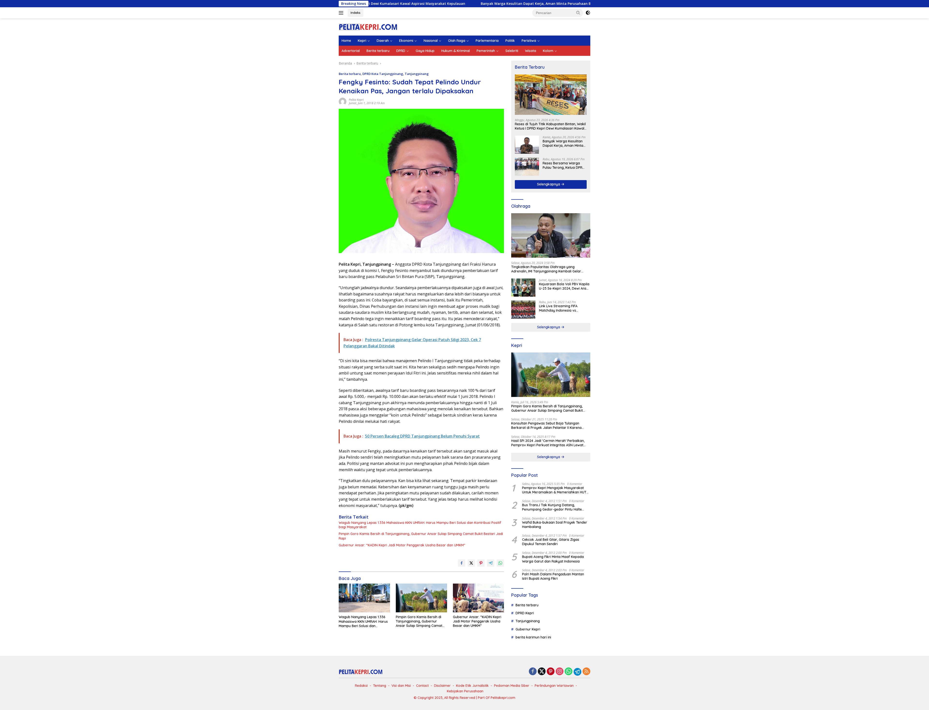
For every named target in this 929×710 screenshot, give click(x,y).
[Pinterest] (550, 671)
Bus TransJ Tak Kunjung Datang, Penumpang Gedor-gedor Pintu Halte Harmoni (552, 507)
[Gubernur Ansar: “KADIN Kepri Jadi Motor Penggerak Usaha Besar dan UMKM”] (478, 598)
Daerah (383, 40)
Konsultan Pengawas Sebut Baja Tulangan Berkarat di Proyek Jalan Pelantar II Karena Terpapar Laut (546, 425)
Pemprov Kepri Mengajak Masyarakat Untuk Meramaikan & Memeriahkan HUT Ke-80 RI (554, 490)
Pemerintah (486, 51)
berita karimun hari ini (533, 637)
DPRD (400, 51)
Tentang (379, 685)
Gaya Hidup (425, 51)
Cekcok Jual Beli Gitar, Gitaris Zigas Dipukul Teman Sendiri (550, 541)
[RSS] (586, 671)
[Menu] (342, 13)
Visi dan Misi (401, 685)
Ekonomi (406, 40)
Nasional (431, 40)
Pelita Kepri (356, 100)
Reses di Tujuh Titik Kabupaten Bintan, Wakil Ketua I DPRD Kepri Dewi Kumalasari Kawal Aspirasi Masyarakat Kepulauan (550, 126)
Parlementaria (487, 40)
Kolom (548, 51)
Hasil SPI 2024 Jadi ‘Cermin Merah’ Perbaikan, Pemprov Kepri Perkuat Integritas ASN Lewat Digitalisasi (547, 443)
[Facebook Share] (461, 563)
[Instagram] (559, 671)
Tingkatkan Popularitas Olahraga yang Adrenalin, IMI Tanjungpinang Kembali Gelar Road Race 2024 (546, 269)
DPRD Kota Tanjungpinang (382, 74)
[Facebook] (533, 671)
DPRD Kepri (525, 613)
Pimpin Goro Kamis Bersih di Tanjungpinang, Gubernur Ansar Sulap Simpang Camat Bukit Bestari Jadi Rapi (421, 536)
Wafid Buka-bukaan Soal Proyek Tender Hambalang (554, 524)
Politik (510, 40)
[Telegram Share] (490, 563)
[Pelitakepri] (368, 26)
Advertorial (351, 51)
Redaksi (361, 685)
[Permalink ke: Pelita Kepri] (342, 101)
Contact (422, 685)
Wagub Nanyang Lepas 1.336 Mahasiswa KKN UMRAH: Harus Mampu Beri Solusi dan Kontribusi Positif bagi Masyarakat (420, 524)
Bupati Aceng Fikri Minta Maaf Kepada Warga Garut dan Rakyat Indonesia (553, 559)
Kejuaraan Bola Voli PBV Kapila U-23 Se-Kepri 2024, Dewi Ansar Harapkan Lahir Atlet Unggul (564, 286)
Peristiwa (529, 40)
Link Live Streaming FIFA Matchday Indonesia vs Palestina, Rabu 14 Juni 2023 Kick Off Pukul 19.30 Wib (561, 308)
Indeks (355, 13)
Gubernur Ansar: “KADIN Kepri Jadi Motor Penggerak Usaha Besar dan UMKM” (402, 545)
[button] (578, 12)
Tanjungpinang (417, 74)
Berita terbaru (378, 51)
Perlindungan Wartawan (554, 685)
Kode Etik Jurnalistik (472, 685)
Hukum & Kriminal (455, 51)
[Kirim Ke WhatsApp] (500, 563)
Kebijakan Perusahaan (465, 691)
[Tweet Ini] (471, 563)
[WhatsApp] (568, 671)
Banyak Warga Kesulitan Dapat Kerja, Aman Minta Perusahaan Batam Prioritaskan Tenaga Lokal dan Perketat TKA (517, 3)
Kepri (362, 40)
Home (346, 40)
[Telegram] (577, 672)
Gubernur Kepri (528, 629)
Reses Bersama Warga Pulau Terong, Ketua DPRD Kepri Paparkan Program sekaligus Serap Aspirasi (564, 165)
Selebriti (511, 51)
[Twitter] (542, 671)
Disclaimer (442, 685)
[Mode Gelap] (587, 13)
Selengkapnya (549, 184)
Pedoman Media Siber (511, 685)
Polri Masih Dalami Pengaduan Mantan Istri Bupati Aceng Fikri (553, 576)
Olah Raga (456, 40)
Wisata (530, 51)
